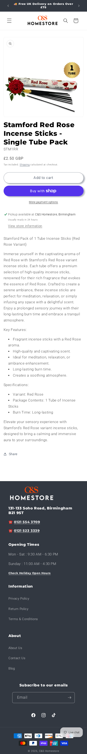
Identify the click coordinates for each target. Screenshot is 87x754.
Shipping (25, 164)
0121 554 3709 (27, 522)
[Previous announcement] (8, 5)
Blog (11, 668)
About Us (15, 648)
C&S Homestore (49, 751)
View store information (25, 226)
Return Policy (18, 609)
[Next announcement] (79, 5)
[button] (9, 21)
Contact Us (17, 658)
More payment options (43, 202)
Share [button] (13, 454)
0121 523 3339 (26, 531)
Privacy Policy (18, 598)
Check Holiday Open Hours (29, 573)
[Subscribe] (69, 697)
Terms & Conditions (23, 619)
